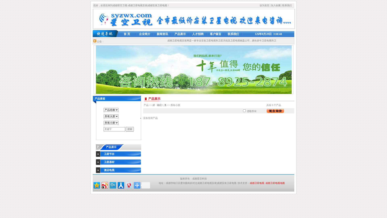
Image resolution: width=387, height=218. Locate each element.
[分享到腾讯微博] (112, 185)
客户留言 (215, 34)
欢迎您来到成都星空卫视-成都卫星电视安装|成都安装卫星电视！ (135, 5)
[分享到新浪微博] (104, 185)
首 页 (127, 34)
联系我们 (287, 5)
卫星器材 (109, 162)
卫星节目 (109, 153)
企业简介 (144, 34)
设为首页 (264, 5)
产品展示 (180, 34)
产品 (146, 105)
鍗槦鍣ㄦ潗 (159, 105)
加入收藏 (276, 5)
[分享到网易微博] (128, 185)
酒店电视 (109, 170)
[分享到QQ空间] (96, 185)
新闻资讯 (162, 34)
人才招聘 (198, 34)
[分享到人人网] (120, 185)
